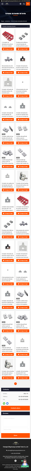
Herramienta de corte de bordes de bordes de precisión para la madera (22, 232)
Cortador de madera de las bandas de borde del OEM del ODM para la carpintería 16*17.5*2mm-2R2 (8, 187)
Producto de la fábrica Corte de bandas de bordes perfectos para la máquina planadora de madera (22, 46)
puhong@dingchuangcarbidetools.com (11, 1)
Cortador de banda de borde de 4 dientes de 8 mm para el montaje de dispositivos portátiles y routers (22, 116)
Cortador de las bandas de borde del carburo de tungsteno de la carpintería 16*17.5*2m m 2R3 (22, 187)
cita (28, 3)
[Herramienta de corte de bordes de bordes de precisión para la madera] (8, 58)
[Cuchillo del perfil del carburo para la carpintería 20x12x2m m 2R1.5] (22, 129)
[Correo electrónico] (7, 403)
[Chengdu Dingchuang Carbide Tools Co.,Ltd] (7, 4)
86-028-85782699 (25, 1)
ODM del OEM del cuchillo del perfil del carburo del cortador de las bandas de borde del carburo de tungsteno (22, 163)
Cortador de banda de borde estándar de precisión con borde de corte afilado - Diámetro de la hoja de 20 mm (22, 281)
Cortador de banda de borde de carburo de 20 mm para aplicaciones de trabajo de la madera (8, 257)
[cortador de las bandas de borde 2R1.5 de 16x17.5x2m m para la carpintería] (8, 199)
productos (7, 21)
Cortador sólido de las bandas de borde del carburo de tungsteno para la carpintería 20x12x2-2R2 (7, 140)
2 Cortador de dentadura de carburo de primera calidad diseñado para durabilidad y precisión (8, 46)
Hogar (2, 21)
